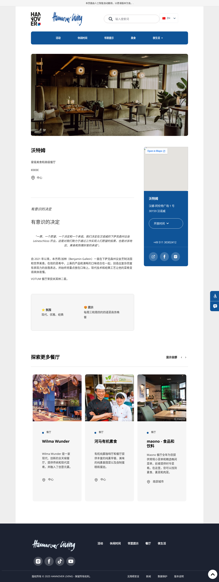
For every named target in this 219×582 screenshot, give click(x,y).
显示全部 (171, 357)
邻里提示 (133, 543)
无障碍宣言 (133, 576)
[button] (186, 357)
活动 (100, 543)
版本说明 (179, 576)
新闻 (148, 576)
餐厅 (148, 543)
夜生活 (162, 543)
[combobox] (131, 19)
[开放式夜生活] (162, 38)
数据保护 (162, 576)
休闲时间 (115, 543)
